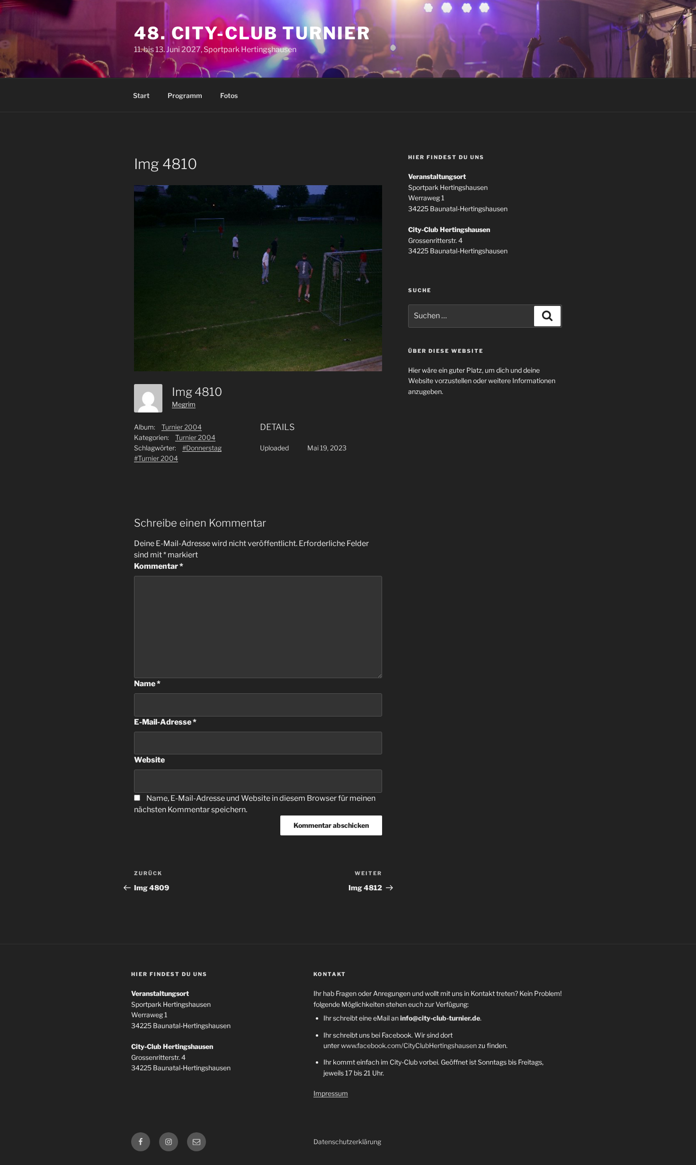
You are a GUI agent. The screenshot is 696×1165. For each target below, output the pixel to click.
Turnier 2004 (181, 427)
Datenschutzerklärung (347, 1142)
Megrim (184, 404)
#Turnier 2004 (156, 458)
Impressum (330, 1093)
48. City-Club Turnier (252, 33)
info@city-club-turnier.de (440, 1018)
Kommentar (158, 566)
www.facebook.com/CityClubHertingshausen (409, 1045)
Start (141, 95)
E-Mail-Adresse (165, 721)
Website (149, 759)
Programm (185, 95)
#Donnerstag (202, 448)
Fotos (229, 95)
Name (147, 683)
